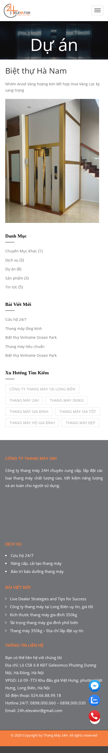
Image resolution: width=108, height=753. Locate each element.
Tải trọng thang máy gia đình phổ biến (44, 622)
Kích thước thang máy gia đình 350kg (43, 614)
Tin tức (11, 286)
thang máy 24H (24, 400)
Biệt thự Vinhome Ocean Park (31, 337)
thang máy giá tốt (77, 411)
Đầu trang (95, 724)
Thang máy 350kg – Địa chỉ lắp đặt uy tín (46, 630)
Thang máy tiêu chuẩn (25, 346)
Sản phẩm (14, 278)
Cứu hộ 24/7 (15, 319)
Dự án (10, 268)
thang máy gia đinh (28, 411)
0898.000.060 (43, 702)
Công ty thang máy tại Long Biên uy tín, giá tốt (51, 606)
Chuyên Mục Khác (21, 250)
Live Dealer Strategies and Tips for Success (48, 598)
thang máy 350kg (67, 400)
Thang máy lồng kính (23, 328)
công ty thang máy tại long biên (42, 389)
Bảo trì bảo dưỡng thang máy (37, 571)
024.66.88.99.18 (46, 695)
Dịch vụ (11, 260)
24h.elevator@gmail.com (39, 710)
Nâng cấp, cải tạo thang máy (36, 563)
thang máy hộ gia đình (32, 422)
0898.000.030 (73, 702)
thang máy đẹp (80, 422)
